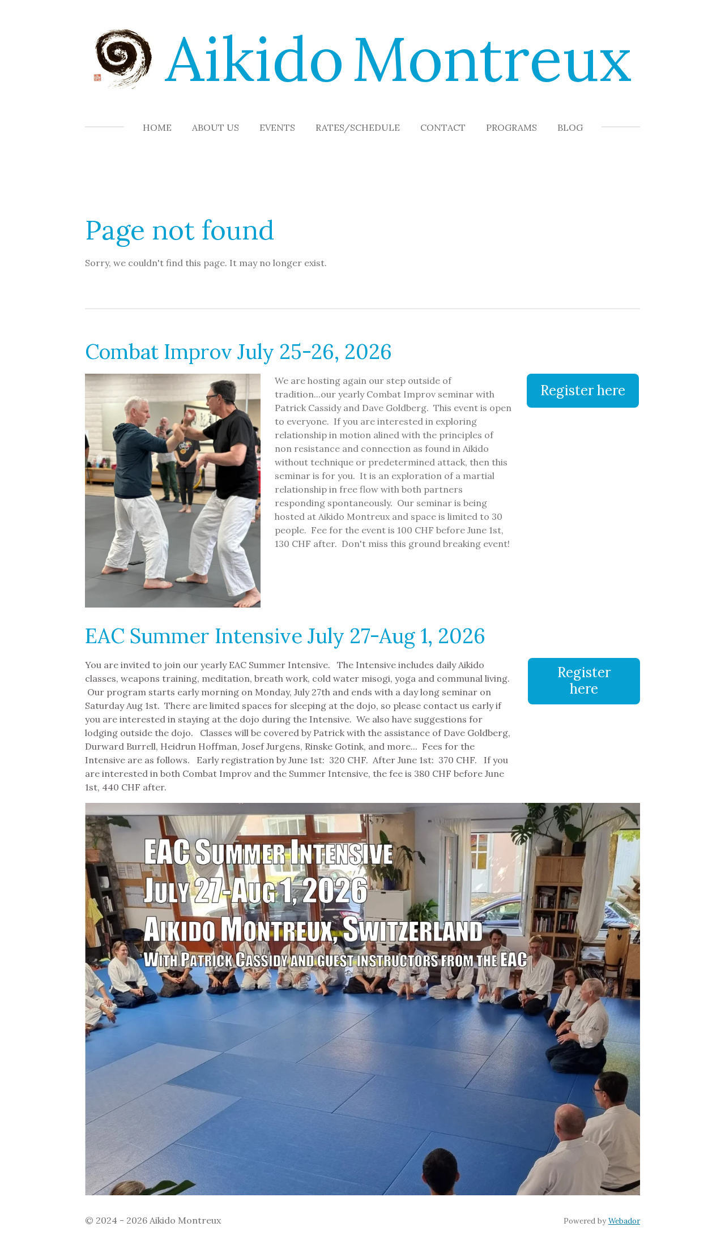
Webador (624, 1221)
